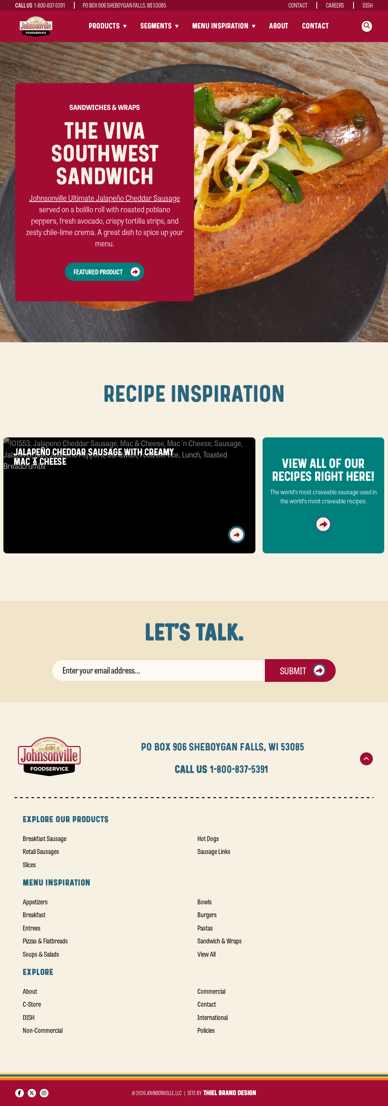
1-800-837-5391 (49, 5)
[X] (32, 1093)
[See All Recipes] (323, 524)
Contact (298, 5)
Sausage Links (213, 851)
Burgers (207, 914)
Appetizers (35, 901)
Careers (335, 5)
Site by (222, 1093)
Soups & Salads (41, 954)
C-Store (32, 1004)
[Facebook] (19, 1093)
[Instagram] (44, 1093)
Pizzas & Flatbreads (45, 940)
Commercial (211, 991)
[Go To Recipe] (236, 534)
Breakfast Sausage (44, 838)
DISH (368, 5)
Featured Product (98, 271)
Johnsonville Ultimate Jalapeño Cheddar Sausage (104, 197)
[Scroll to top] (366, 758)
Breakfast (34, 914)
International (212, 1017)
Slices (29, 864)
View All (206, 954)
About (278, 26)
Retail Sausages (41, 851)
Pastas (205, 927)
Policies (206, 1030)
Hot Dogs (208, 838)
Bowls (204, 901)
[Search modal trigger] (367, 26)
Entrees (32, 927)
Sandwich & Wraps (219, 940)
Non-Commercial (43, 1030)
